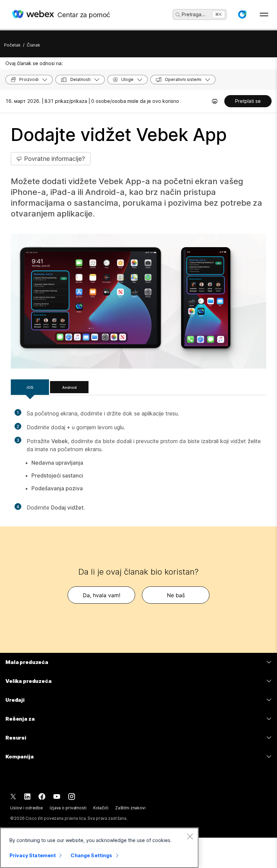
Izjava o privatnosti (68, 807)
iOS (30, 387)
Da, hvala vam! (101, 595)
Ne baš (176, 595)
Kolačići (100, 807)
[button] (242, 14)
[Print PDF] (215, 101)
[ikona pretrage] (178, 14)
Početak (12, 45)
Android (69, 387)
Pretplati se (248, 101)
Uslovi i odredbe (26, 807)
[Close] (189, 836)
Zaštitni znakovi (130, 807)
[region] (99, 848)
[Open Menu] (264, 14)
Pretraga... (193, 14)
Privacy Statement (32, 855)
